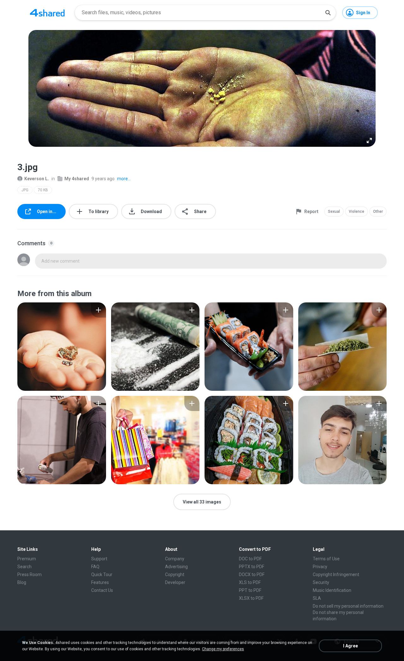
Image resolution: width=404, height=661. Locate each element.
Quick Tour (101, 574)
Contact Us (102, 590)
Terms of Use (326, 558)
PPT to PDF (250, 590)
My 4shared (76, 178)
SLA (317, 598)
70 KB (43, 190)
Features (100, 582)
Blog (21, 582)
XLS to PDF (250, 582)
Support (99, 558)
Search (24, 566)
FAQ (95, 566)
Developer (175, 582)
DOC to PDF (250, 558)
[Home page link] (47, 12)
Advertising (176, 566)
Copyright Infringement (336, 574)
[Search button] (328, 12)
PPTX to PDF (251, 566)
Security (321, 582)
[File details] (61, 346)
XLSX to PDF (251, 598)
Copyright (174, 574)
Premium (26, 558)
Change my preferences (223, 649)
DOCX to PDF (251, 574)
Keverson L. (36, 178)
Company (174, 558)
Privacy (320, 566)
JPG (24, 190)
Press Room (29, 574)
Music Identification (332, 590)
